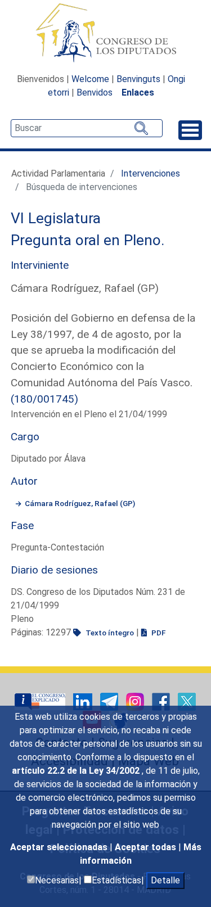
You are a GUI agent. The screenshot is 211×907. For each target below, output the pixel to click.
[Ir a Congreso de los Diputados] (105, 32)
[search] (87, 128)
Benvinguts (138, 79)
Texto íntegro (109, 632)
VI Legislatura (56, 218)
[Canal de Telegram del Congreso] (110, 701)
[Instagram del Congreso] (136, 701)
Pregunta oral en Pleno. (88, 240)
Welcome (90, 79)
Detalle (165, 880)
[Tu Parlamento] (41, 701)
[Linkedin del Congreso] (83, 701)
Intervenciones (150, 173)
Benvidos (95, 92)
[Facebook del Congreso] (162, 701)
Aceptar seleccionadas (60, 847)
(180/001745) (44, 398)
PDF (157, 632)
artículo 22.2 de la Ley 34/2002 (77, 770)
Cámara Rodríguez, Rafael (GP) (80, 503)
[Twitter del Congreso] (187, 701)
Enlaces (138, 92)
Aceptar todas (146, 847)
